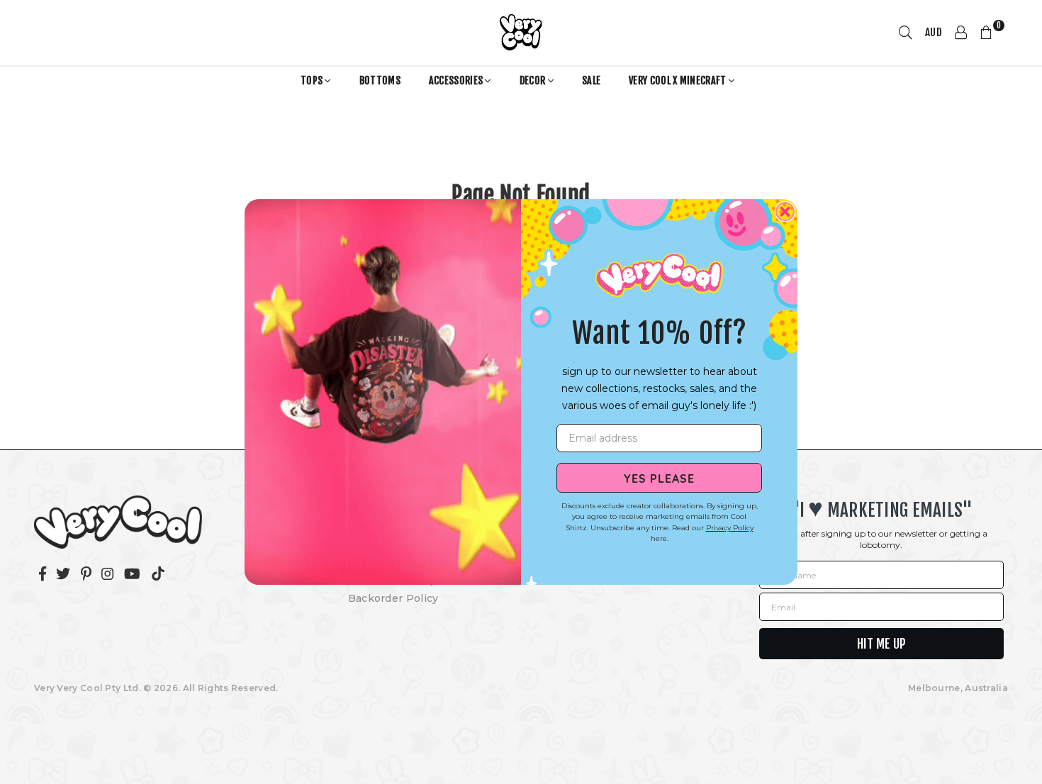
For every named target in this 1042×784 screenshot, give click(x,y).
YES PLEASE (659, 477)
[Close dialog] (785, 211)
